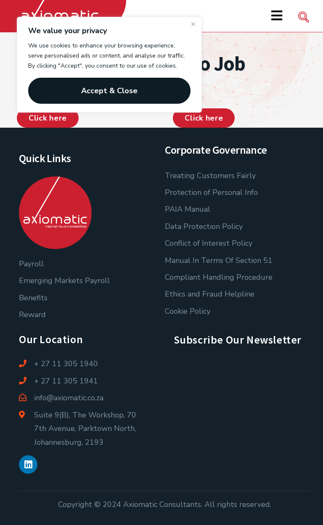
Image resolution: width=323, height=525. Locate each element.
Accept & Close (109, 91)
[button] (303, 19)
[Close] (193, 24)
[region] (109, 65)
